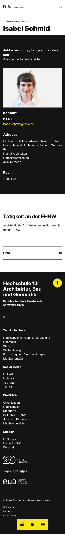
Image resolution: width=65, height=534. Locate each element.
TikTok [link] (7, 386)
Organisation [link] (11, 402)
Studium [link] (8, 346)
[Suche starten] (32, 524)
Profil (7, 253)
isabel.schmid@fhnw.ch (18, 124)
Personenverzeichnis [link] (17, 21)
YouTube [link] (9, 382)
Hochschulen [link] (11, 406)
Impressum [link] (9, 511)
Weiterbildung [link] (12, 350)
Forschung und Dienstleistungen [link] (24, 354)
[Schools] (22, 524)
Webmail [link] (8, 447)
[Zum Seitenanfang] (57, 283)
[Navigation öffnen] (43, 524)
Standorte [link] (9, 411)
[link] (13, 6)
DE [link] (60, 6)
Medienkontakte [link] (13, 423)
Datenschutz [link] (10, 507)
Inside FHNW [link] (12, 443)
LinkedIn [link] (8, 374)
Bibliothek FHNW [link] (14, 415)
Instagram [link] (9, 378)
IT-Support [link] (10, 439)
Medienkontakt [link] (13, 358)
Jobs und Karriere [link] (14, 419)
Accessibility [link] (9, 515)
